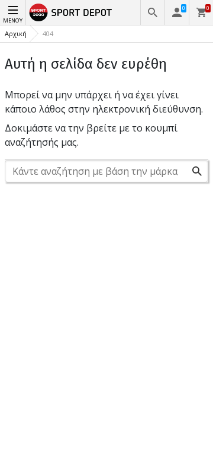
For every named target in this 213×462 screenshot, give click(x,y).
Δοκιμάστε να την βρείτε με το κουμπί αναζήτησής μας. (91, 135)
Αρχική (16, 33)
